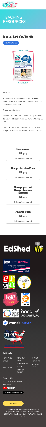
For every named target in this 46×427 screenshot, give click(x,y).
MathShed (36, 361)
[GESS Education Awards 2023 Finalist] (11, 317)
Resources (7, 367)
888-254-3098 (8, 384)
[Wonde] (12, 325)
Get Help (13, 403)
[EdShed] (23, 247)
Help (5, 364)
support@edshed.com (12, 381)
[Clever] (26, 323)
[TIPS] (14, 347)
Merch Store (22, 363)
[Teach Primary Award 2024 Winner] (11, 305)
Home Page (7, 358)
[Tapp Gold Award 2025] (24, 289)
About (5, 361)
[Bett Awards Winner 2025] (16, 272)
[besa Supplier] (30, 317)
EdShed (35, 358)
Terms (19, 367)
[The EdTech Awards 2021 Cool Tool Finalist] (25, 305)
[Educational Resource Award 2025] (9, 289)
